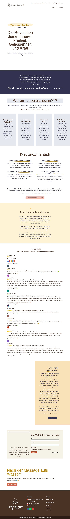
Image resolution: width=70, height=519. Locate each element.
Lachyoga (48, 508)
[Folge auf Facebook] (28, 509)
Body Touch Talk (50, 502)
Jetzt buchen (52, 418)
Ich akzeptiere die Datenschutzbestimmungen (41, 449)
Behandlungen (49, 499)
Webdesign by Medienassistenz (45, 517)
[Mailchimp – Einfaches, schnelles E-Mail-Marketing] (55, 453)
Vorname (32, 442)
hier (45, 194)
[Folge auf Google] (33, 509)
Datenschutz (34, 517)
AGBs (38, 517)
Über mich (48, 510)
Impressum (29, 517)
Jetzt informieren (12, 484)
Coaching (48, 505)
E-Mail (32, 438)
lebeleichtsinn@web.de (33, 503)
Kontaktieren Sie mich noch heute (35, 197)
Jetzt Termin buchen (33, 505)
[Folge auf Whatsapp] (30, 509)
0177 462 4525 (31, 501)
